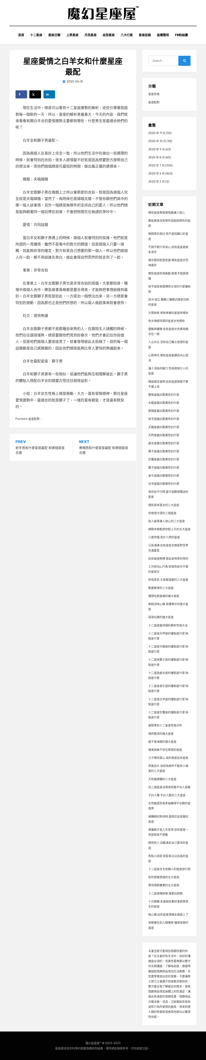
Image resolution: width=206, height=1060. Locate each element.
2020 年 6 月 (156, 173)
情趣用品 (162, 971)
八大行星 (127, 35)
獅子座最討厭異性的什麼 (163, 451)
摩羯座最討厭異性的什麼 (163, 411)
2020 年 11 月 (156, 133)
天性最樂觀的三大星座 (162, 779)
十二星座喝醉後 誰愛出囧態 (165, 893)
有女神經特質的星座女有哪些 (166, 321)
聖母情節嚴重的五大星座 (163, 885)
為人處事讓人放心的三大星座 (166, 521)
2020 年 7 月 (156, 165)
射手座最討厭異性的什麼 (163, 419)
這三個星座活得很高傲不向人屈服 (169, 787)
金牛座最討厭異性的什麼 (163, 475)
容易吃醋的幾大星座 (161, 617)
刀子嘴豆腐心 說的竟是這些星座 (168, 758)
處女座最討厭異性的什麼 (163, 443)
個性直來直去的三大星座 (163, 505)
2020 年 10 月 (157, 141)
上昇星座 (72, 35)
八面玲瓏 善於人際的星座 (164, 537)
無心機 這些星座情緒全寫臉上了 (168, 914)
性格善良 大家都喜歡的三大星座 (168, 579)
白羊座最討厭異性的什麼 (163, 483)
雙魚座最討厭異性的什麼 (163, 394)
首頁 (21, 35)
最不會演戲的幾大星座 (162, 741)
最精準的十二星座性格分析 (165, 725)
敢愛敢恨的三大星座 (161, 588)
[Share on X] (35, 94)
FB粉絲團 (181, 35)
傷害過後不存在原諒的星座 (165, 749)
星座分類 (54, 35)
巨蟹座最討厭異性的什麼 (163, 459)
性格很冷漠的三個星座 (162, 513)
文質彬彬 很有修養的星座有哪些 (168, 313)
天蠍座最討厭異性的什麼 (163, 427)
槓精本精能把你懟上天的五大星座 (169, 529)
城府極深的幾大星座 (161, 733)
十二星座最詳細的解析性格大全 (168, 625)
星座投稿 (145, 35)
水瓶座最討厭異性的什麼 (163, 403)
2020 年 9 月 (156, 149)
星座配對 (34, 419)
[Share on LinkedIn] (49, 94)
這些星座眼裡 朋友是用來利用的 (168, 558)
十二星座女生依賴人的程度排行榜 (169, 869)
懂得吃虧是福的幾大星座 (163, 596)
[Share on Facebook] (21, 94)
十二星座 (36, 35)
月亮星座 (90, 35)
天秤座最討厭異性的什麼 (163, 435)
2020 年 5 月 (156, 181)
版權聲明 (163, 35)
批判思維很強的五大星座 (163, 877)
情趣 (173, 951)
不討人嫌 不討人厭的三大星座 (166, 795)
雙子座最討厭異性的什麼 (163, 467)
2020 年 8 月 (156, 157)
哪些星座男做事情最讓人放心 (166, 212)
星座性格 (154, 94)
